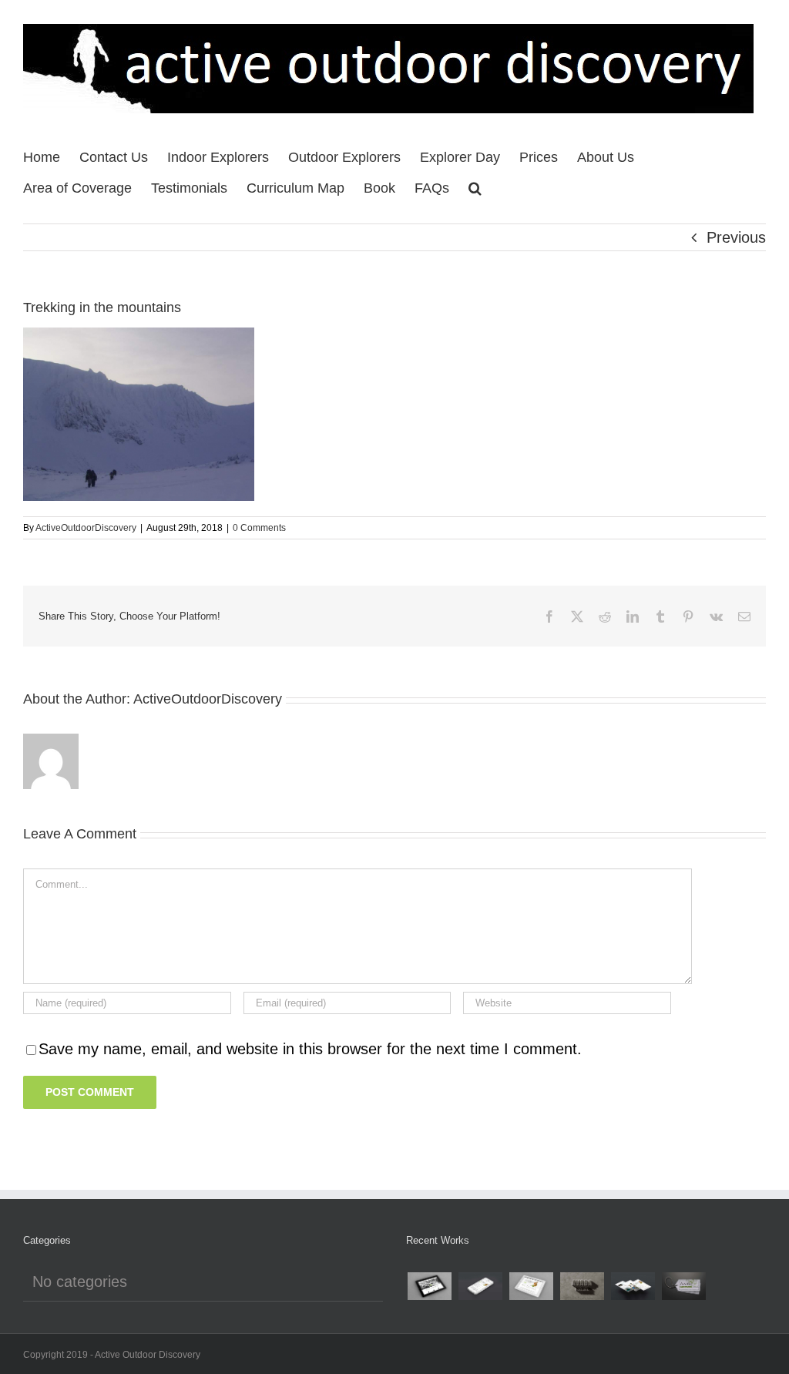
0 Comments (259, 527)
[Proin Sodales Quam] (531, 1286)
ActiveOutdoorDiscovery (85, 527)
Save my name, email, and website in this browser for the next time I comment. (310, 1048)
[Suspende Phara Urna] (683, 1286)
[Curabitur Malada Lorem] (632, 1286)
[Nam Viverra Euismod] (582, 1286)
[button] (475, 184)
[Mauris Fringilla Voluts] (480, 1286)
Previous (736, 237)
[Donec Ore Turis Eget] (429, 1286)
